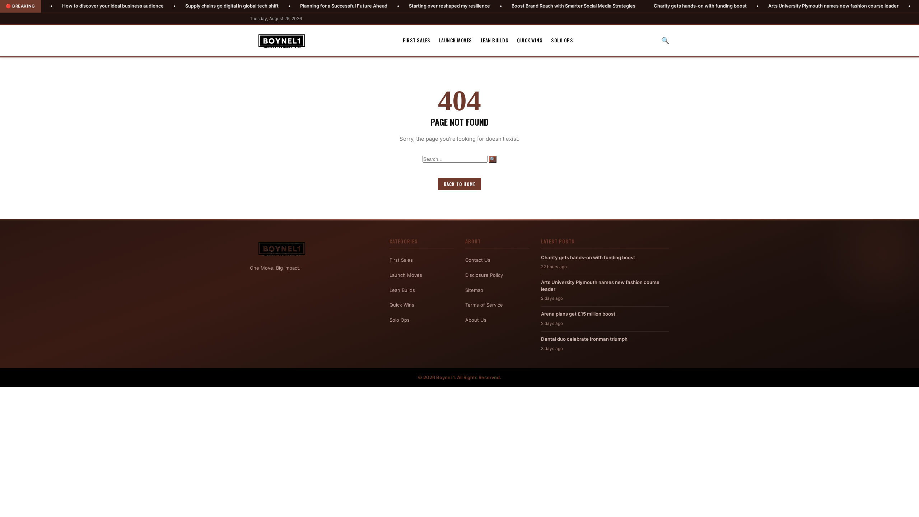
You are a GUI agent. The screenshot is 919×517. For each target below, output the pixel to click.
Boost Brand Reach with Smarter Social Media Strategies (547, 6)
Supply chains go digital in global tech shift (205, 6)
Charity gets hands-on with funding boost (673, 6)
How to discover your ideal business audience (86, 6)
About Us (475, 320)
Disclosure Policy (484, 275)
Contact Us (477, 260)
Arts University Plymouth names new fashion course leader (807, 6)
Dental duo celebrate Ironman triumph (584, 339)
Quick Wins (529, 40)
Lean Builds (495, 40)
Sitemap (474, 290)
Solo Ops (562, 40)
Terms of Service (484, 305)
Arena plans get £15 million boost (578, 314)
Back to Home (459, 184)
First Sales (416, 40)
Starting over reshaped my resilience (422, 6)
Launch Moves (455, 40)
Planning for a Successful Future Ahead (317, 6)
